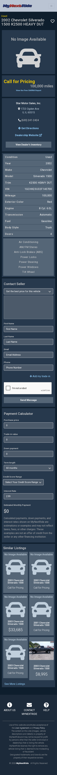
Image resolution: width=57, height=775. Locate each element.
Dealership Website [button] (27, 135)
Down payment (11, 448)
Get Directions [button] (30, 128)
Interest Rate (10, 491)
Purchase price (11, 420)
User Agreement (22, 728)
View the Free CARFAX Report (28, 90)
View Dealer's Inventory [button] (28, 144)
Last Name (9, 336)
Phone (7, 362)
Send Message (28, 400)
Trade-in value (11, 434)
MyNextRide (22, 763)
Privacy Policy (39, 728)
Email (6, 349)
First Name (9, 323)
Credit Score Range (12, 477)
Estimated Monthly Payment (17, 505)
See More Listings (14, 683)
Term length (9, 462)
